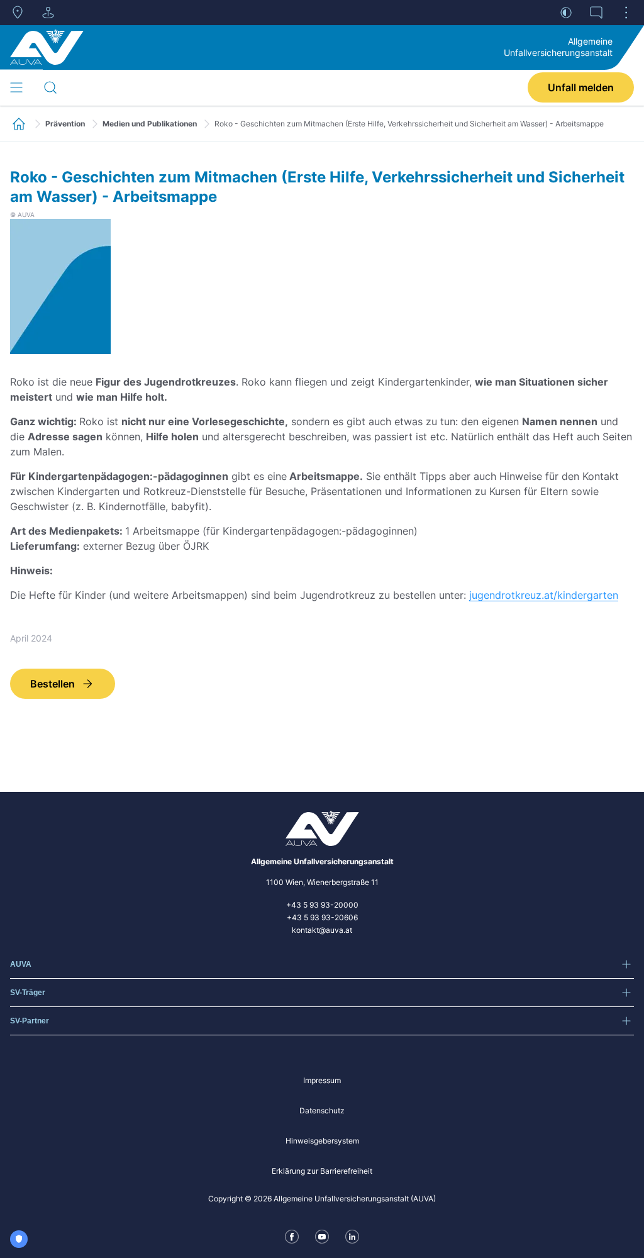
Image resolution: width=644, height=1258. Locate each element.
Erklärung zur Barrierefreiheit (322, 1171)
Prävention (65, 123)
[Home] (47, 47)
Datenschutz (322, 1110)
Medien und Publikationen (150, 123)
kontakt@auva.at (322, 930)
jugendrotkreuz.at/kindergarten (543, 595)
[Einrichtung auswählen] (47, 12)
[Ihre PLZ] (17, 12)
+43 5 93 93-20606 (322, 917)
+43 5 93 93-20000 (322, 905)
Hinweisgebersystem (322, 1140)
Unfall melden (581, 87)
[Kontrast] (566, 12)
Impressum (322, 1080)
